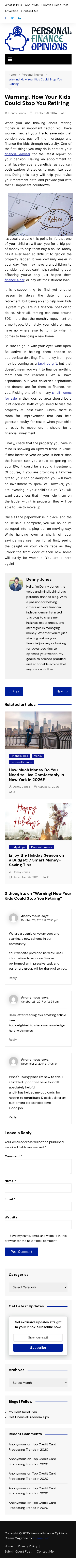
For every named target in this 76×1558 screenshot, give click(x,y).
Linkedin (19, 18)
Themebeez (41, 1538)
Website (11, 1217)
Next (60, 691)
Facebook (6, 18)
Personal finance (21, 762)
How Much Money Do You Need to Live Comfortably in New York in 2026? (36, 774)
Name (10, 1181)
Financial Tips (19, 756)
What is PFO (13, 5)
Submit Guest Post (55, 5)
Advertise (11, 11)
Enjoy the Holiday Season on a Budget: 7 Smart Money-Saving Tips (36, 860)
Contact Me (29, 11)
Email (10, 1199)
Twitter (13, 18)
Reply (13, 978)
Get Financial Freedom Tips (29, 1417)
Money (38, 756)
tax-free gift (47, 363)
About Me (32, 5)
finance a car (14, 280)
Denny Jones (17, 113)
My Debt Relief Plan (23, 1412)
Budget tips (18, 847)
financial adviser (18, 154)
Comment (13, 1156)
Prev (16, 691)
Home (9, 1546)
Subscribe (38, 1347)
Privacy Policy (27, 1546)
